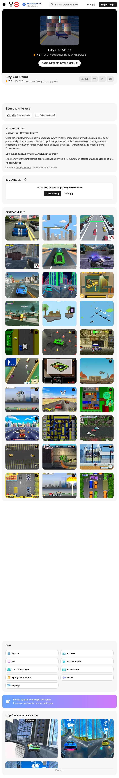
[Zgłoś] (102, 79)
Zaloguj (91, 4)
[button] (13, 162)
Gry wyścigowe (23, 167)
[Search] (51, 4)
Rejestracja (107, 4)
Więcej (58, 770)
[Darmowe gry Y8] (14, 4)
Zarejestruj (52, 193)
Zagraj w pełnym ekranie (60, 63)
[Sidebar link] (4, 4)
